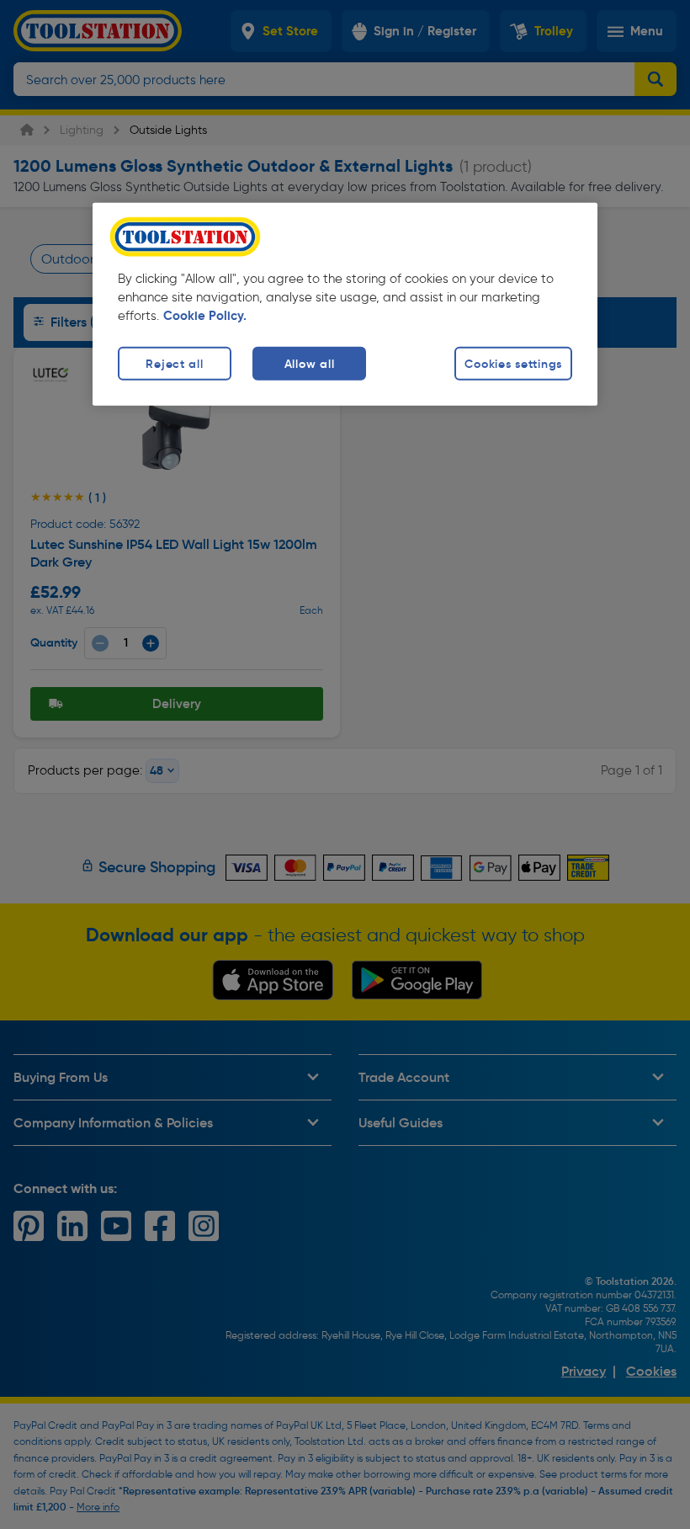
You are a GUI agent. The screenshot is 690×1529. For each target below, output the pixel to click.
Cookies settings (513, 363)
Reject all (174, 363)
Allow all (309, 363)
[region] (345, 304)
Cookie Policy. (205, 315)
